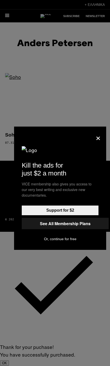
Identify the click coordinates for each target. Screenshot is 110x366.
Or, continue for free (60, 239)
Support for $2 (60, 210)
